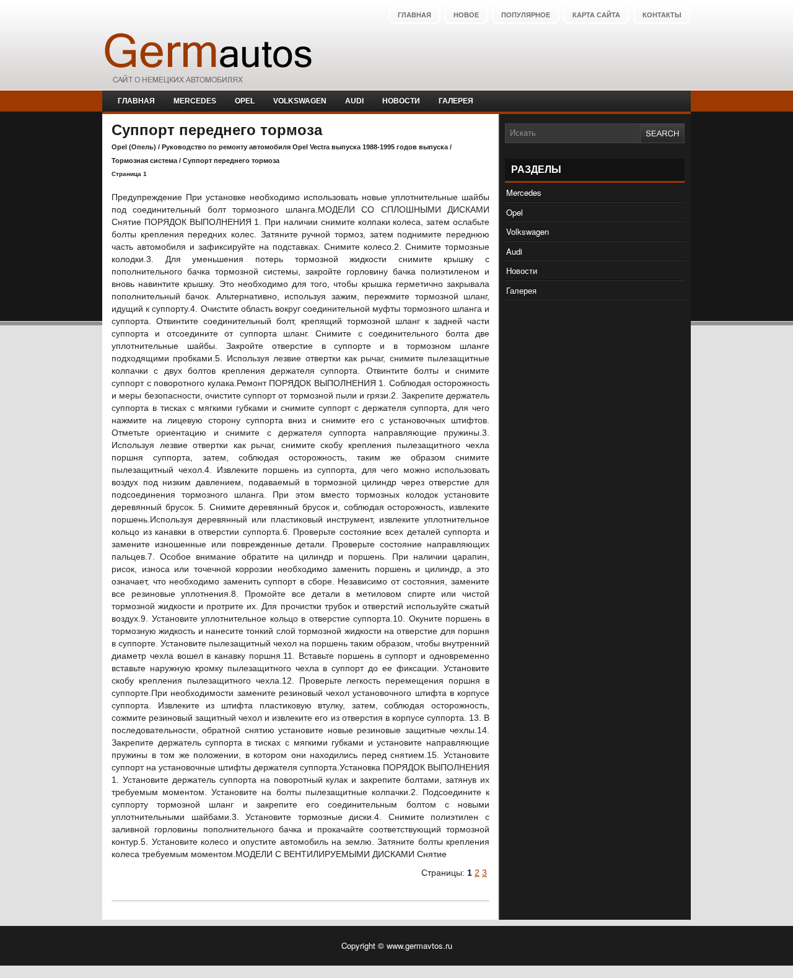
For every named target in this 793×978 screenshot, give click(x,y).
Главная (414, 15)
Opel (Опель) (134, 147)
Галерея (456, 101)
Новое (466, 15)
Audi (354, 101)
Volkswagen (299, 101)
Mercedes (194, 101)
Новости (401, 101)
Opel (245, 101)
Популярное (525, 15)
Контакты (661, 15)
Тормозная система (144, 160)
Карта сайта (596, 15)
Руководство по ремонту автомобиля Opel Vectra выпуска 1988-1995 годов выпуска (305, 147)
